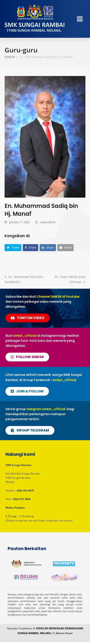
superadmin (47, 222)
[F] (53, 633)
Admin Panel (64, 633)
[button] (13, 247)
